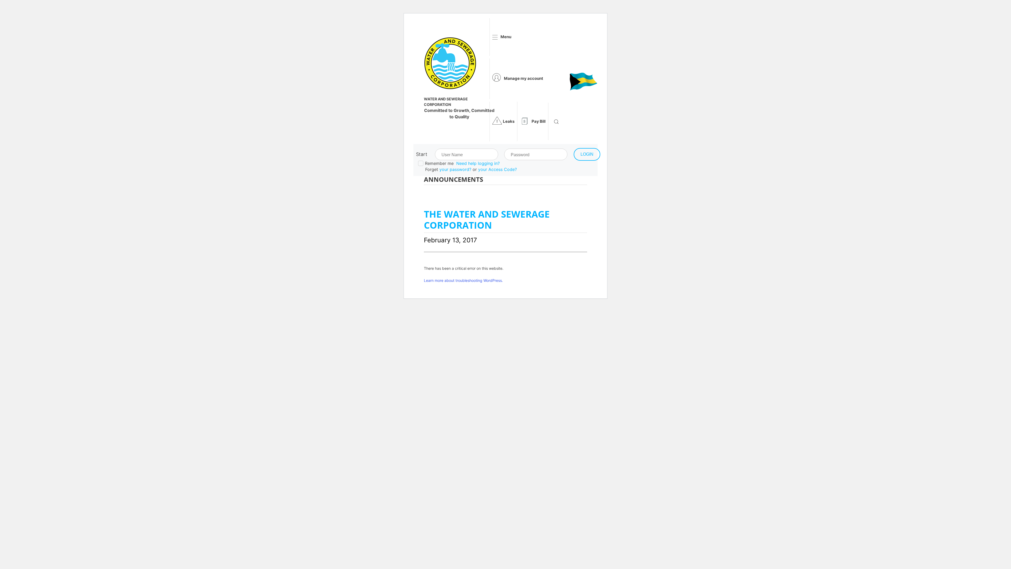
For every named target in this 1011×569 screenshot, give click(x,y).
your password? (455, 169)
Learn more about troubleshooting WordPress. (463, 280)
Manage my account (523, 78)
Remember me (439, 163)
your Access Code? (497, 169)
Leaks (508, 121)
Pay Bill (539, 121)
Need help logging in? (478, 163)
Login (587, 154)
